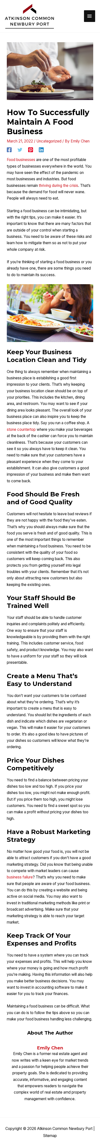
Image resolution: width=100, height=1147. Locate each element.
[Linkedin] (41, 149)
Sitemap (50, 1135)
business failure (20, 877)
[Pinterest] (30, 149)
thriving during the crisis (58, 185)
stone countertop (21, 429)
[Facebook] (9, 149)
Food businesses (21, 159)
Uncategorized (48, 141)
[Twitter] (19, 149)
